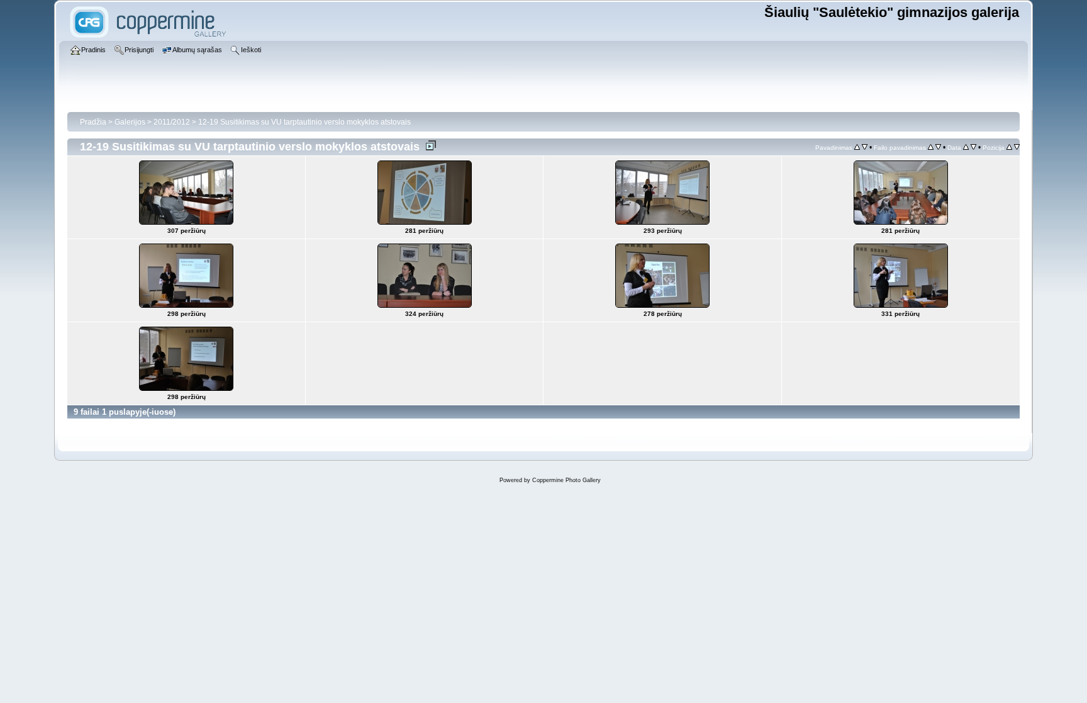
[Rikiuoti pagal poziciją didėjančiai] (1009, 147)
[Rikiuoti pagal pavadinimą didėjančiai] (931, 147)
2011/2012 (171, 122)
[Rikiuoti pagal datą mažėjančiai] (973, 147)
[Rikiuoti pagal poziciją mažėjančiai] (1017, 147)
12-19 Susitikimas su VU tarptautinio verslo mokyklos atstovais (304, 122)
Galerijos (129, 122)
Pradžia (93, 122)
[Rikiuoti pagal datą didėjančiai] (966, 147)
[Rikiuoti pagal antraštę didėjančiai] (857, 147)
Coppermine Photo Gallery (566, 480)
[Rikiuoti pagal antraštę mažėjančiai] (864, 147)
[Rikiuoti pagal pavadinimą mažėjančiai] (938, 147)
